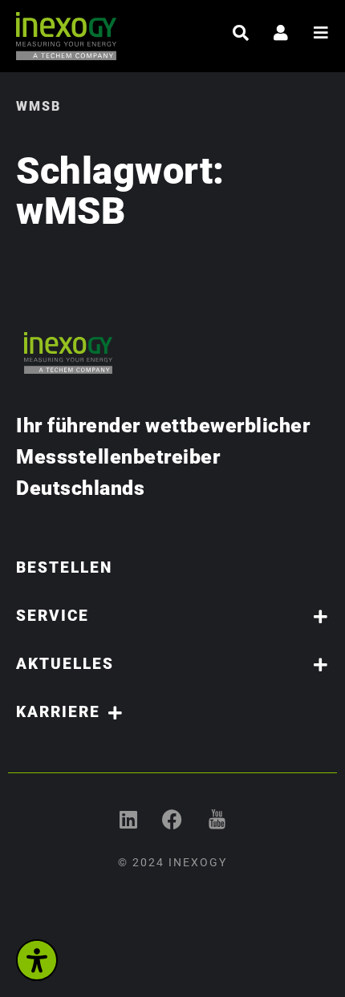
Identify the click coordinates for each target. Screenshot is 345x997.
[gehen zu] (241, 33)
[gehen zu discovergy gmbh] (129, 819)
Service (52, 615)
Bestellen (64, 567)
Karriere (58, 712)
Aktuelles (65, 664)
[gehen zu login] (281, 33)
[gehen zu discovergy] (173, 819)
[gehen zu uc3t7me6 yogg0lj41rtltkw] (217, 819)
